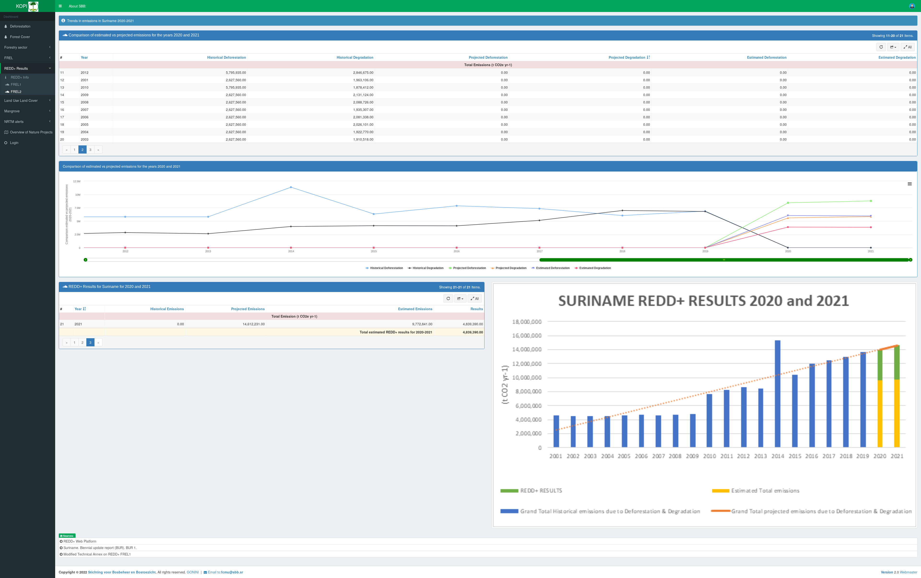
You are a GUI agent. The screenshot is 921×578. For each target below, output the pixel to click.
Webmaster (908, 572)
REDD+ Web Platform (79, 541)
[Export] (893, 47)
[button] (60, 6)
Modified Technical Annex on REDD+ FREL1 (97, 554)
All (909, 47)
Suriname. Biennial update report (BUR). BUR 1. (100, 547)
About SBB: (77, 6)
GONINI (193, 572)
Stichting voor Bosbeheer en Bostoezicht (122, 572)
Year (84, 57)
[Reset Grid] (881, 47)
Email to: (225, 572)
